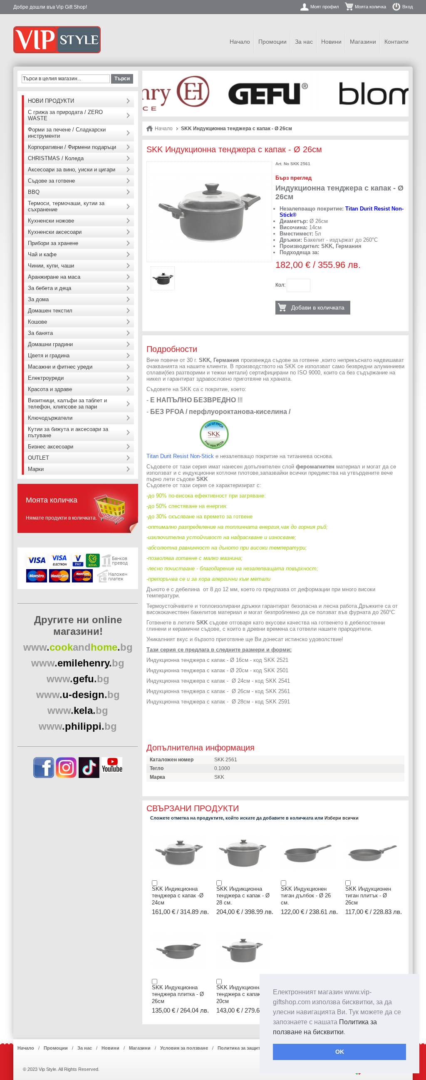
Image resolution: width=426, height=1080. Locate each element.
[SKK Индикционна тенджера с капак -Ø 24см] (179, 829)
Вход (407, 6)
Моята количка (370, 6)
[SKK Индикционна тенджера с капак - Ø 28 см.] (243, 829)
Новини (331, 41)
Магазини (363, 41)
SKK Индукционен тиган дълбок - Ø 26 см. (306, 896)
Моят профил (324, 6)
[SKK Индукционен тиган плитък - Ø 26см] (372, 829)
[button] (348, 1032)
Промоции (272, 41)
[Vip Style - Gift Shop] (57, 39)
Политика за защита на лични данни (259, 1047)
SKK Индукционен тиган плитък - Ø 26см (368, 896)
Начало (240, 41)
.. (78, 647)
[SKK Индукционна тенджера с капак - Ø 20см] (243, 928)
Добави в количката (317, 307)
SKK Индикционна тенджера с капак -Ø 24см (177, 896)
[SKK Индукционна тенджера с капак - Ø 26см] (209, 169)
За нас (304, 41)
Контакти (396, 41)
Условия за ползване (184, 1047)
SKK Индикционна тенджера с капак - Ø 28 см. (243, 896)
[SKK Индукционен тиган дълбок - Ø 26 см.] (308, 829)
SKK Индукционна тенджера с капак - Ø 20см (243, 994)
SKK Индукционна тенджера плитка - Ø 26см (178, 994)
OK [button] (339, 1051)
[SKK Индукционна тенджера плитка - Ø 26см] (179, 928)
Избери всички (341, 817)
